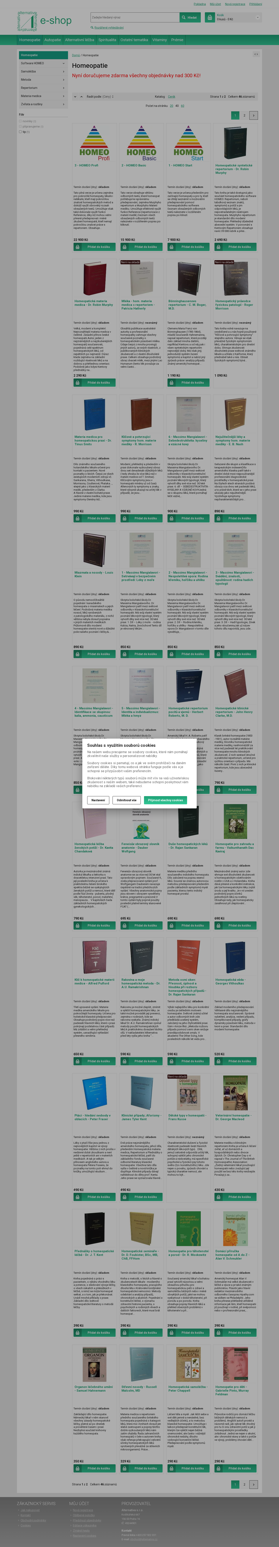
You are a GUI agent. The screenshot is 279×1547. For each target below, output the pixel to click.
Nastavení (98, 800)
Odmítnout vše (126, 800)
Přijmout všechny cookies (165, 800)
